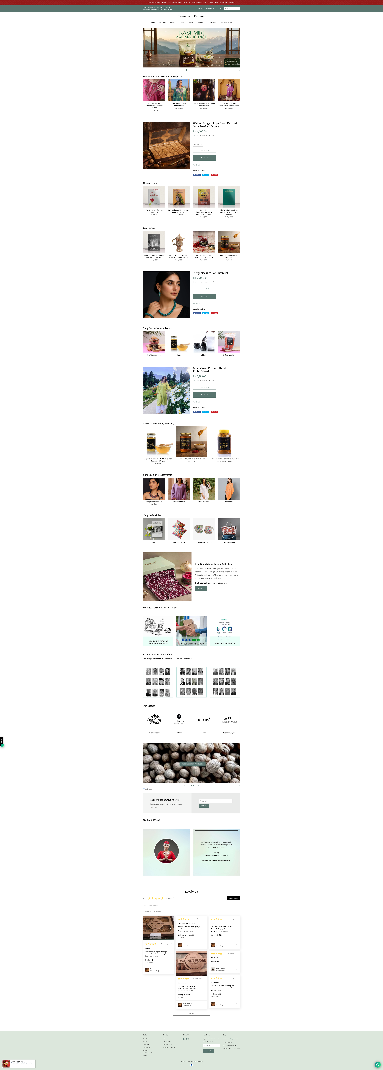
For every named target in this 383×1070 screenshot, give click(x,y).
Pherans (213, 23)
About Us (146, 1039)
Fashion (162, 23)
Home (153, 23)
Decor (182, 23)
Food (172, 23)
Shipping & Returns (168, 1044)
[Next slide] (198, 70)
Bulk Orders (146, 1044)
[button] (176, 898)
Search (145, 1056)
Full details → (197, 165)
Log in (200, 8)
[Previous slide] (185, 70)
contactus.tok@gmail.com (230, 1039)
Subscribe (204, 806)
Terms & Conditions (169, 1047)
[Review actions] (171, 943)
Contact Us (146, 1047)
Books (191, 23)
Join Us (145, 1050)
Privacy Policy (167, 1042)
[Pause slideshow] (239, 70)
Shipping (196, 135)
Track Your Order (226, 23)
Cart (220, 8)
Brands (145, 1042)
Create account (209, 8)
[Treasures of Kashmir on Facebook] (184, 1039)
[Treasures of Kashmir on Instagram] (187, 1039)
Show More (154, 956)
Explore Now (201, 588)
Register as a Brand (148, 1053)
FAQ (164, 1039)
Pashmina (201, 23)
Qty (194, 140)
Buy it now (205, 158)
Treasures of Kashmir (191, 16)
